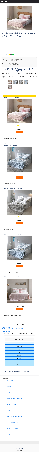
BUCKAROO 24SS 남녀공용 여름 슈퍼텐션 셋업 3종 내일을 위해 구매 (16, 371)
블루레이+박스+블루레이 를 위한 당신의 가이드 (16, 398)
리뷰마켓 (19, 361)
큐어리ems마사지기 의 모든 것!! (13, 434)
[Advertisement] (19, 46)
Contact (22, 448)
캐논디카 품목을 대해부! (11, 404)
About (19, 448)
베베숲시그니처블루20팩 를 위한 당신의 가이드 (16, 416)
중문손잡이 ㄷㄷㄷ (10, 386)
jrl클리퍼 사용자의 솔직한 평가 (7, 327)
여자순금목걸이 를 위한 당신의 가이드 (9, 331)
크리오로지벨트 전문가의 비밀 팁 (13, 422)
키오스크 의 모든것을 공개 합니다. (13, 380)
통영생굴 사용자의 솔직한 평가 (13, 428)
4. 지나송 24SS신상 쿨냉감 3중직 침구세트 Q (11, 64)
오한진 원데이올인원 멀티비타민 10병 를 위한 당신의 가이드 (13, 329)
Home (16, 448)
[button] (32, 1)
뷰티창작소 (19, 355)
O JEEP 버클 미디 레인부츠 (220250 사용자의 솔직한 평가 (13, 328)
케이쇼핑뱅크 (5, 1)
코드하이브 (19, 346)
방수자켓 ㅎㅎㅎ (10, 410)
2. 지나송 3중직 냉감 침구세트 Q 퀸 (9, 62)
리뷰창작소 (19, 358)
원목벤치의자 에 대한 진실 (12, 392)
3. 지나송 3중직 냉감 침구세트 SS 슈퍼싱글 (10, 63)
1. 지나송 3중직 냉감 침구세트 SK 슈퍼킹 (10, 60)
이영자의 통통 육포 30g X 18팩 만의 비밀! (9, 326)
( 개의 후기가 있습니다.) (19, 126)
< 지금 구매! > (19, 131)
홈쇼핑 (4, 369)
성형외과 (19, 349)
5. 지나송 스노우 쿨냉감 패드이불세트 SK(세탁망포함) (12, 66)
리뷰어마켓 (19, 364)
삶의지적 (19, 343)
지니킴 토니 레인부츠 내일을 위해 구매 (10, 373)
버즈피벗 (19, 352)
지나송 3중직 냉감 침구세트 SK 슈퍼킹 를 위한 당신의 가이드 (14, 59)
